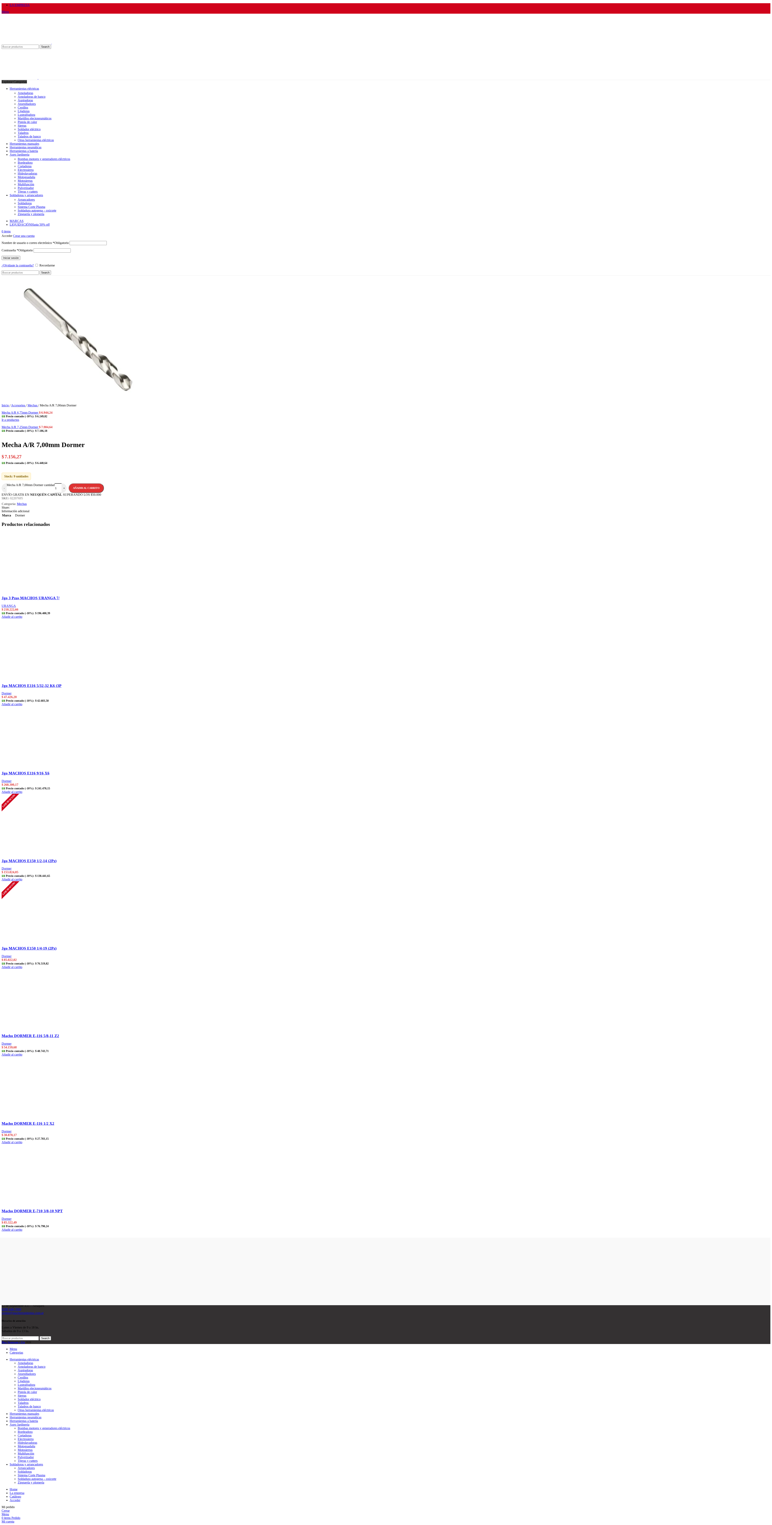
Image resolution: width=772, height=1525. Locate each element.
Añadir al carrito (86, 487)
